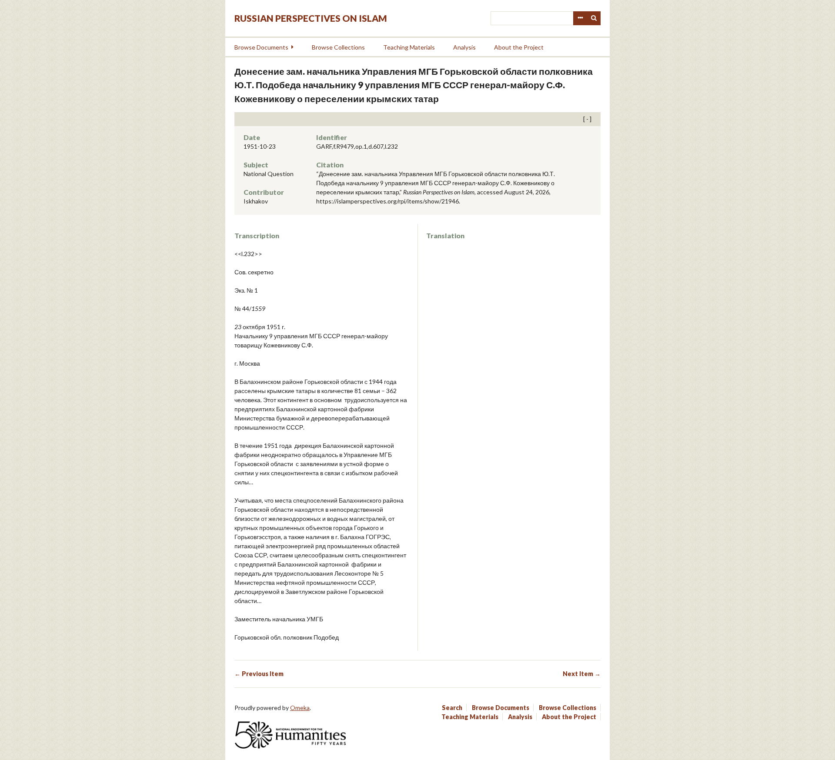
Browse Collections (338, 47)
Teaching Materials (409, 47)
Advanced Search (580, 18)
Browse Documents (261, 47)
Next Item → (582, 673)
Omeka (300, 707)
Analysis (464, 47)
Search (594, 18)
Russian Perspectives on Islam (310, 18)
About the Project (519, 47)
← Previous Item (259, 673)
